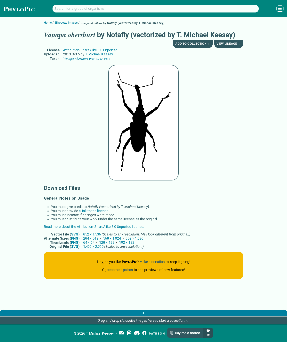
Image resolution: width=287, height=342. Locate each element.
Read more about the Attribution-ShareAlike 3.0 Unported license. (94, 227)
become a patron (120, 270)
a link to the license (94, 211)
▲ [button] (143, 313)
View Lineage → (229, 43)
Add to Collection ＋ (192, 43)
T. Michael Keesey (99, 54)
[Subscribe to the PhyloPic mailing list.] (121, 333)
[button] (187, 320)
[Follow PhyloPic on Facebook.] (144, 333)
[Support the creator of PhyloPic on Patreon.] (157, 333)
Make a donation (152, 262)
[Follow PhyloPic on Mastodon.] (129, 333)
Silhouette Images (66, 22)
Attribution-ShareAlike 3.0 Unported (90, 50)
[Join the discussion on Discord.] (137, 333)
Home (48, 22)
